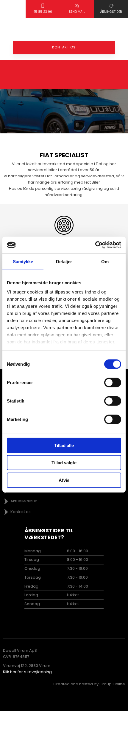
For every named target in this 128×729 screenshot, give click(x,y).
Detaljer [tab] (64, 261)
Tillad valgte (64, 462)
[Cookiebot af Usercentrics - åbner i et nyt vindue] (95, 245)
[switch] (112, 382)
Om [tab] (105, 261)
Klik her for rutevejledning (27, 672)
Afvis (64, 479)
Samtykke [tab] (23, 261)
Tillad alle (64, 445)
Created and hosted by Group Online (89, 684)
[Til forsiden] (64, 29)
